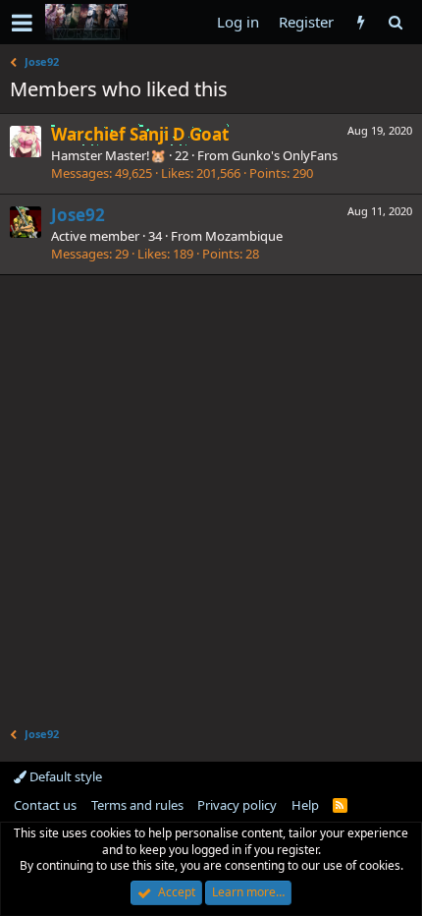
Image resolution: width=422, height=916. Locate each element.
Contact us (45, 805)
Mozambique (244, 236)
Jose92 (78, 214)
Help (305, 805)
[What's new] (360, 22)
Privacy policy (237, 805)
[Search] (395, 22)
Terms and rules (137, 805)
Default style (64, 776)
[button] (22, 22)
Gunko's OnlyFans (285, 155)
